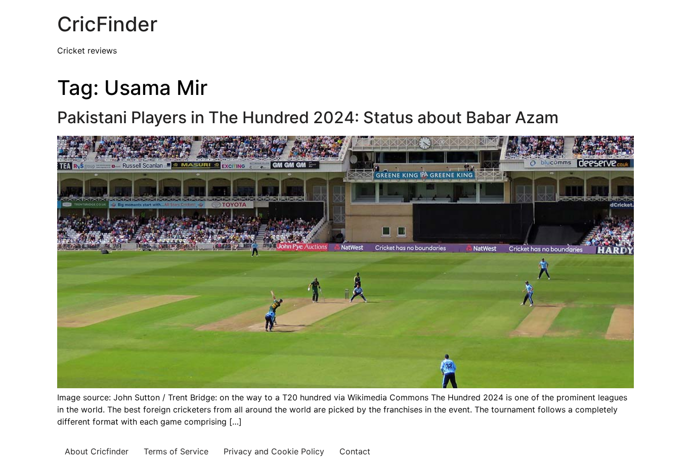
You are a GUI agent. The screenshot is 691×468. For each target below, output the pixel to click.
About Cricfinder (96, 451)
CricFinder (107, 24)
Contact (354, 451)
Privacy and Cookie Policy (274, 451)
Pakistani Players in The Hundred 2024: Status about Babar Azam (307, 117)
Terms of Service (176, 451)
